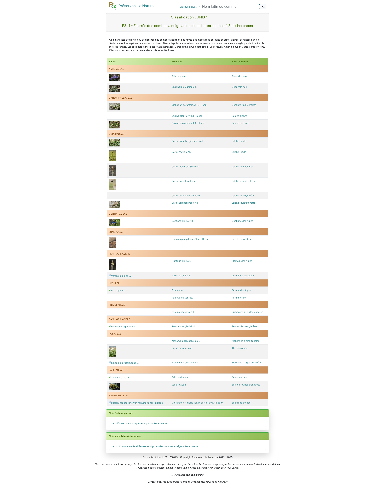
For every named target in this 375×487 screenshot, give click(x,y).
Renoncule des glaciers (244, 326)
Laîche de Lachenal (242, 166)
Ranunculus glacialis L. (184, 326)
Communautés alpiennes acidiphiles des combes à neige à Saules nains (155, 446)
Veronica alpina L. (181, 275)
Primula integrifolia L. (183, 312)
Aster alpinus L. (180, 76)
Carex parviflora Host (184, 181)
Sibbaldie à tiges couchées (246, 362)
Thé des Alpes (239, 348)
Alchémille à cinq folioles (245, 340)
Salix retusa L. (179, 384)
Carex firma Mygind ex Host (187, 141)
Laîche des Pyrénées (243, 195)
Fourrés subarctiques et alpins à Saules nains (140, 423)
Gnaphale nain (239, 86)
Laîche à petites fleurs (244, 181)
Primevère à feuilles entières (247, 312)
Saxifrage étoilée (241, 402)
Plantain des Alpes (242, 260)
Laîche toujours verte (243, 202)
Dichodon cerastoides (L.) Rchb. (189, 104)
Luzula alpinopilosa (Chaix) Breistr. (191, 239)
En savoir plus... (189, 6)
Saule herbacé (239, 377)
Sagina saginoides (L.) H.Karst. (188, 123)
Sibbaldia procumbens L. (185, 362)
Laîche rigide (239, 141)
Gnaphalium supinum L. (184, 86)
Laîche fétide (239, 151)
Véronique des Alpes (243, 275)
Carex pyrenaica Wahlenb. (186, 195)
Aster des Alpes (240, 76)
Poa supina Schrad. (182, 297)
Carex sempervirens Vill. (185, 202)
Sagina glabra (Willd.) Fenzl (187, 115)
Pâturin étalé (239, 297)
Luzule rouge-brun (242, 239)
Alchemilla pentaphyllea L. (186, 340)
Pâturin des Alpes (241, 290)
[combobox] (230, 6)
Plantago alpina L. (181, 260)
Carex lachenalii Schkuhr (185, 166)
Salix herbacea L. (181, 377)
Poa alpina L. (179, 290)
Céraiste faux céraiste (244, 104)
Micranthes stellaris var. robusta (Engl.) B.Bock (197, 402)
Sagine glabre (239, 115)
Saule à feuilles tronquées (246, 384)
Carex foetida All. (181, 151)
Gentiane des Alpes (242, 220)
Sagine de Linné (240, 123)
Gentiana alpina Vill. (182, 220)
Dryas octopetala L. (182, 348)
